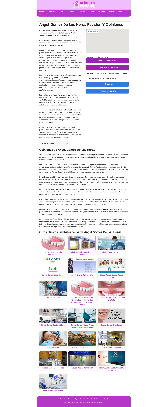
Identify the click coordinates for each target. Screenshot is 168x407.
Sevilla (62, 11)
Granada (101, 11)
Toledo (45, 19)
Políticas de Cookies (92, 402)
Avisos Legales (68, 402)
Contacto (120, 11)
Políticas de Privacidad (79, 402)
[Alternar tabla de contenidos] (65, 143)
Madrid (41, 11)
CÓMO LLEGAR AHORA (107, 60)
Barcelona (52, 11)
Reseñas (112, 11)
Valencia (82, 11)
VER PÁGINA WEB (107, 84)
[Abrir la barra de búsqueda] (40, 15)
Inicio (40, 19)
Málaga (72, 11)
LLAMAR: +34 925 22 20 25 (107, 67)
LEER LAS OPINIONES (107, 91)
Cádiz (92, 11)
